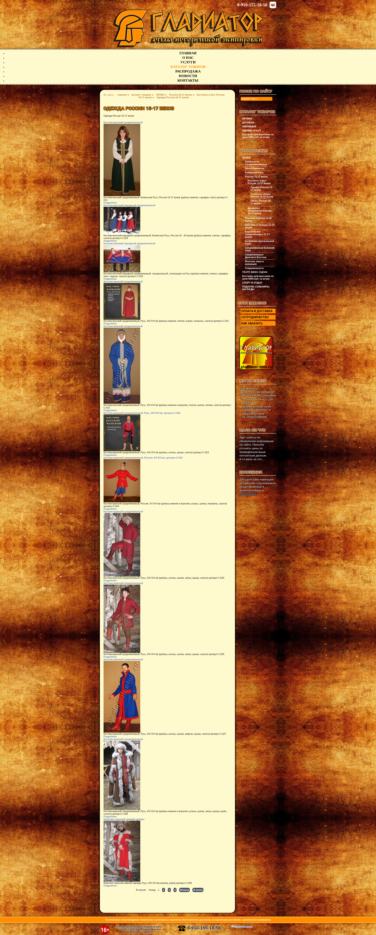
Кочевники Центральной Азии (259, 242)
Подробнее (110, 202)
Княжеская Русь (254, 172)
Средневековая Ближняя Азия (259, 249)
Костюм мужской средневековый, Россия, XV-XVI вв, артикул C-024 (143, 457)
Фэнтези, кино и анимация (254, 262)
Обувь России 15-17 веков (261, 202)
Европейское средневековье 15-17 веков (257, 234)
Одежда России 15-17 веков (262, 188)
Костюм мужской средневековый (123, 511)
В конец (198, 890)
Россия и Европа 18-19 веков (258, 219)
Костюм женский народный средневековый (129, 205)
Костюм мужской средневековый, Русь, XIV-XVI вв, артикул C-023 (142, 413)
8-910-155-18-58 (252, 4)
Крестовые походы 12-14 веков (260, 226)
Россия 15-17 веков (256, 176)
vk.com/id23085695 (254, 416)
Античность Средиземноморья (256, 163)
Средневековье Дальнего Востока (255, 256)
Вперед (184, 890)
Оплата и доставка (256, 311)
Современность (254, 268)
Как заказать (252, 323)
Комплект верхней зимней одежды (124, 819)
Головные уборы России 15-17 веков (262, 195)
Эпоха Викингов (254, 168)
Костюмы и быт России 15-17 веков (259, 182)
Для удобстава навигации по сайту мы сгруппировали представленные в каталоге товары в (257, 487)
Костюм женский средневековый (123, 122)
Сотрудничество (255, 317)
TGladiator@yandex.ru (256, 409)
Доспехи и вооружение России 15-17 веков (259, 211)
